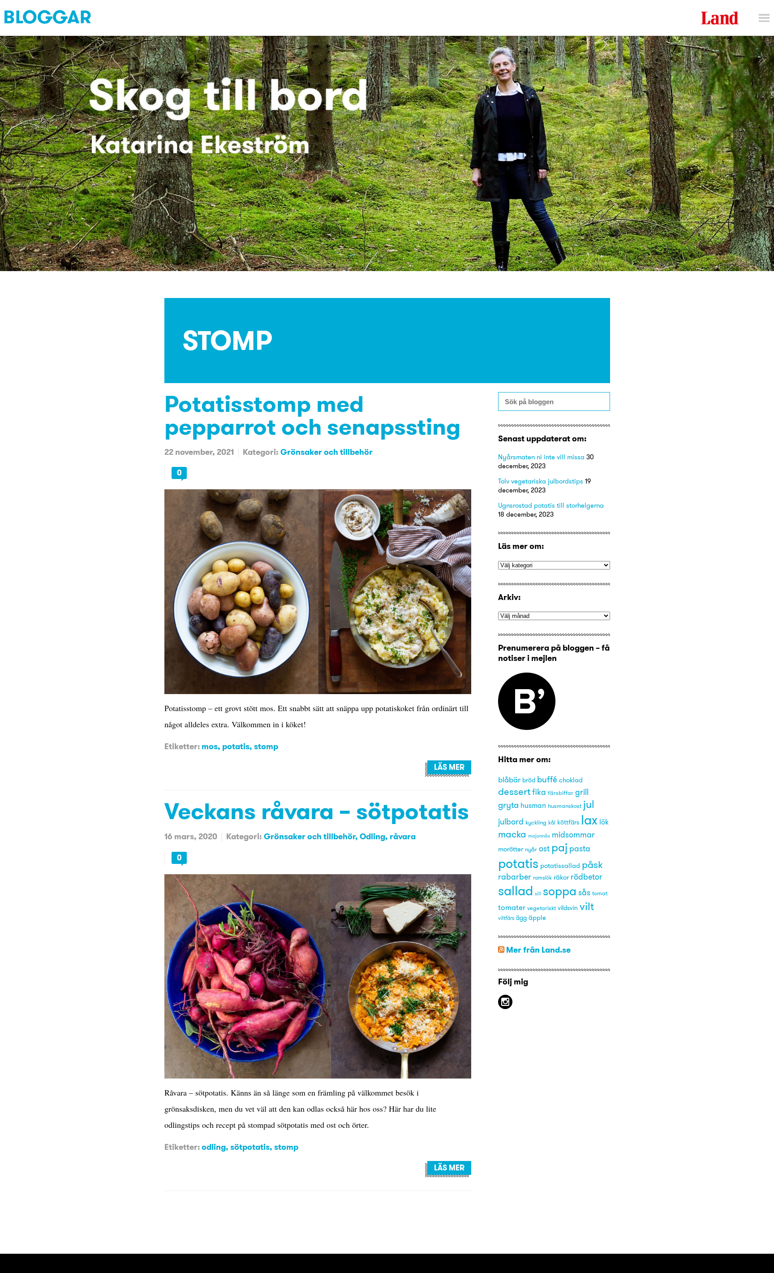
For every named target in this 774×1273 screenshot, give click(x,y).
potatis (235, 746)
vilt (587, 906)
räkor (561, 877)
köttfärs (568, 822)
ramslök (542, 877)
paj (559, 847)
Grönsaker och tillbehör (326, 452)
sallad (515, 890)
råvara (403, 836)
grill (582, 792)
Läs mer (449, 767)
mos (210, 746)
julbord (511, 822)
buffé (547, 779)
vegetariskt (541, 907)
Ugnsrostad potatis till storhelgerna (551, 505)
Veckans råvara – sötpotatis (316, 810)
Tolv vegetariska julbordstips (540, 481)
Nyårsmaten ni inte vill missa (541, 457)
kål (551, 822)
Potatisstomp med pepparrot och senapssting (312, 415)
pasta (579, 848)
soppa (559, 891)
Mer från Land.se (538, 950)
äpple (537, 918)
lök (604, 821)
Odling (372, 836)
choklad (571, 780)
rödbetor (586, 877)
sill (538, 894)
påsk (592, 865)
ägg (521, 918)
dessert (514, 791)
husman (533, 805)
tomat (599, 893)
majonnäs (539, 836)
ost (544, 849)
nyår (531, 849)
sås (584, 893)
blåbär (509, 779)
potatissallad (560, 866)
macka (512, 834)
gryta (508, 804)
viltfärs (506, 918)
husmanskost (564, 805)
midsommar (573, 835)
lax (589, 820)
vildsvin (568, 908)
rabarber (514, 877)
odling (214, 1147)
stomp (266, 746)
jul (588, 804)
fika (539, 792)
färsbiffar (560, 792)
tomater (511, 907)
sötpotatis (250, 1147)
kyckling (535, 822)
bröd (528, 780)
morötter (510, 849)
